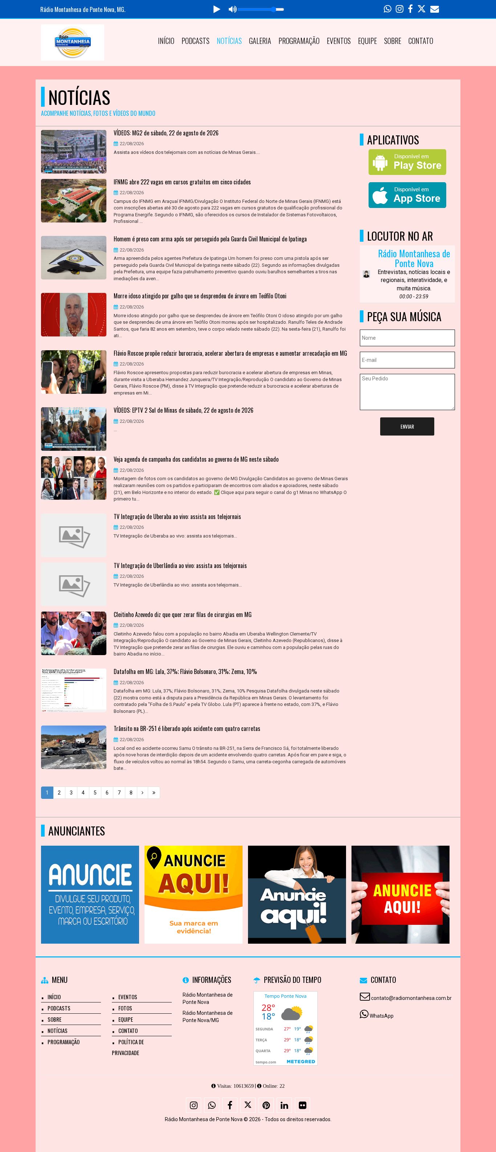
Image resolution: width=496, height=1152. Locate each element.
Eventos (339, 40)
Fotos (125, 1008)
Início (166, 40)
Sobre (392, 40)
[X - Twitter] (248, 1105)
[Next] (142, 793)
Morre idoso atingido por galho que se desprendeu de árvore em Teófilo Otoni (200, 296)
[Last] (154, 793)
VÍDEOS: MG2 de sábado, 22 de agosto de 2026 (166, 133)
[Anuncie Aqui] (90, 881)
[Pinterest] (266, 1105)
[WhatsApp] (211, 1105)
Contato (420, 40)
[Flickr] (302, 1105)
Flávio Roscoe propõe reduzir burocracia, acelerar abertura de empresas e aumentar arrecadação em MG (230, 353)
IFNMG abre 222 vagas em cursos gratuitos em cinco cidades (182, 182)
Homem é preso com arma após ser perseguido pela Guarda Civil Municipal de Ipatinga (210, 239)
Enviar (407, 426)
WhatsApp (382, 1016)
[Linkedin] (284, 1105)
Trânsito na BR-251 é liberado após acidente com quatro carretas (187, 729)
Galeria (260, 40)
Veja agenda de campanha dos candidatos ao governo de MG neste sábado (196, 459)
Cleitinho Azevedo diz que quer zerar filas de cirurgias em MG (183, 615)
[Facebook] (229, 1105)
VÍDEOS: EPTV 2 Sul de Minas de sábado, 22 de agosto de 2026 (183, 410)
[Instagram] (193, 1105)
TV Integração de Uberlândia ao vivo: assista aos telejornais (180, 566)
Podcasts (196, 40)
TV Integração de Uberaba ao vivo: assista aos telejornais (177, 517)
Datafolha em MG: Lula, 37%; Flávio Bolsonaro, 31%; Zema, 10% (185, 672)
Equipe (367, 40)
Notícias (229, 40)
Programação (299, 40)
